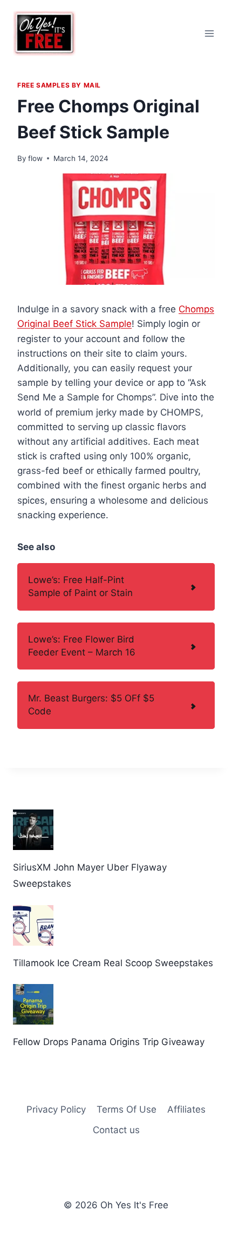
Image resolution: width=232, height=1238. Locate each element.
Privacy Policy (56, 1109)
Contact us (116, 1130)
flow (35, 158)
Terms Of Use (126, 1109)
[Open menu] (209, 33)
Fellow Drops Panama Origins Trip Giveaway (108, 1041)
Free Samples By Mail (59, 85)
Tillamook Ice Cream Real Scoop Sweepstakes (113, 963)
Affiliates (186, 1109)
